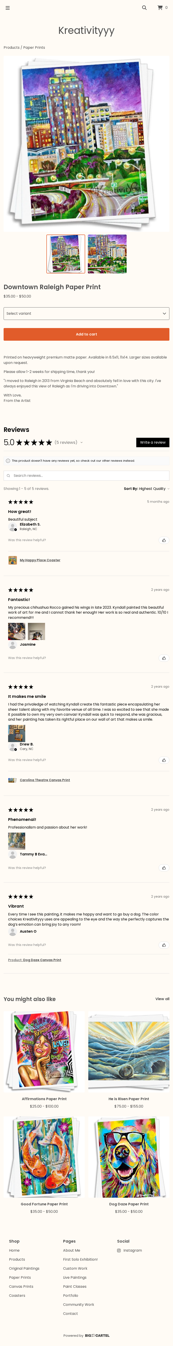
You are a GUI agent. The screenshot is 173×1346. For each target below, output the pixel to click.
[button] (81, 442)
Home (14, 1250)
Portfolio (70, 1295)
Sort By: (131, 488)
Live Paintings (74, 1277)
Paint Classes (74, 1286)
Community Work (78, 1304)
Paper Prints (34, 47)
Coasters (17, 1295)
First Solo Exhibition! (80, 1259)
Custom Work (75, 1268)
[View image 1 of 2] (65, 254)
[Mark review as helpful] (164, 540)
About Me (71, 1250)
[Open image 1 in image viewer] (86, 144)
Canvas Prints (21, 1286)
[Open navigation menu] (8, 8)
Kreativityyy (86, 30)
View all (162, 998)
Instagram (132, 1250)
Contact (70, 1313)
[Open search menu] (144, 8)
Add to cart (86, 334)
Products (12, 47)
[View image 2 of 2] (107, 254)
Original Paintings (24, 1268)
